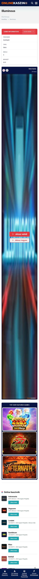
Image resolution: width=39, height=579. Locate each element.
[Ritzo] (4, 549)
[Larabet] (4, 525)
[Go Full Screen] (7, 70)
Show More (28, 31)
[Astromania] (4, 500)
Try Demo (19, 419)
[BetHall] (4, 561)
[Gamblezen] (4, 537)
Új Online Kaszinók (14, 574)
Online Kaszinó (5, 574)
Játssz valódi (21, 234)
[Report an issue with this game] (3, 70)
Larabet (11, 521)
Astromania (12, 497)
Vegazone (12, 509)
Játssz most (13, 502)
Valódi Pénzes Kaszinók (24, 575)
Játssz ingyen (21, 240)
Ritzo (10, 545)
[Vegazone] (4, 513)
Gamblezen (12, 533)
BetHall (11, 557)
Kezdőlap (4, 19)
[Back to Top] (35, 568)
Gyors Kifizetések (34, 574)
